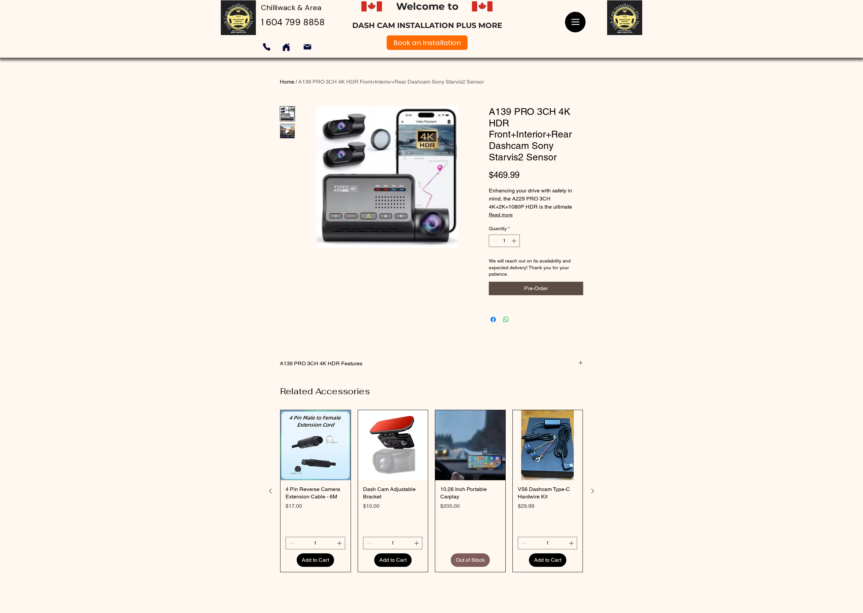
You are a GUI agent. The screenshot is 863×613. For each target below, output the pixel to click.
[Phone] (266, 46)
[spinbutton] (504, 241)
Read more (501, 214)
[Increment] (514, 241)
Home (287, 82)
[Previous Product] (270, 491)
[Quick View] (315, 445)
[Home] (286, 47)
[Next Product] (593, 491)
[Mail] (307, 47)
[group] (431, 491)
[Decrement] (494, 241)
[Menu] (575, 22)
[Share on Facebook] (493, 319)
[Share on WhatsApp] (506, 319)
